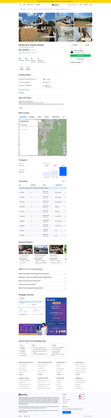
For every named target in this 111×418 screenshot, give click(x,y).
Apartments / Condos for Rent (43, 380)
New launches (30, 4)
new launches (49, 410)
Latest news (58, 384)
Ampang (40, 9)
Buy (31, 9)
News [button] (80, 4)
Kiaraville (58, 366)
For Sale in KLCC (22, 372)
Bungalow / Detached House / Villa (49, 9)
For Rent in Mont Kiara (42, 370)
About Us (64, 398)
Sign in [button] (90, 4)
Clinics (39, 117)
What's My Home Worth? (80, 382)
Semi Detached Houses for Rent (44, 384)
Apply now (29, 334)
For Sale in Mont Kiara (23, 370)
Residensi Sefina (59, 370)
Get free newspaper (67, 1)
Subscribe (66, 412)
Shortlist (75, 45)
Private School (55, 117)
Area (40, 406)
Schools (47, 117)
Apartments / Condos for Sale (24, 380)
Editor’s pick (58, 380)
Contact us (65, 403)
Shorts (57, 390)
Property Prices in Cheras (80, 364)
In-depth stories (59, 386)
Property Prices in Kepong (80, 370)
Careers (64, 396)
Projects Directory (78, 388)
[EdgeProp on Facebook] (24, 416)
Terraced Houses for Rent (43, 386)
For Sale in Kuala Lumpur (23, 364)
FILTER (63, 181)
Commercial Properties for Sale (25, 388)
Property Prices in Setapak (80, 366)
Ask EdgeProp (37, 269)
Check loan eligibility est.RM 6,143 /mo (29, 52)
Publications (58, 382)
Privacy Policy (65, 401)
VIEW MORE (21, 374)
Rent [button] (24, 4)
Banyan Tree (58, 364)
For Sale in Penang (22, 366)
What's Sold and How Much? (80, 380)
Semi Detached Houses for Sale (25, 384)
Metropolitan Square (60, 368)
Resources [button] (86, 4)
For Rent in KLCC (41, 372)
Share (88, 45)
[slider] (42, 302)
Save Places (23, 117)
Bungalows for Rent (41, 382)
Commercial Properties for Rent (44, 388)
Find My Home (78, 386)
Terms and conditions (67, 399)
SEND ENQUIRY (81, 59)
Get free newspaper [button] (72, 4)
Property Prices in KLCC (79, 372)
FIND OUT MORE (56, 318)
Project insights (45, 406)
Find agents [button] (38, 4)
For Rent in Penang (41, 366)
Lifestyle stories (59, 388)
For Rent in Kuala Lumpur (42, 364)
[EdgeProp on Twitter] (29, 416)
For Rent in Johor (41, 368)
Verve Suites (58, 372)
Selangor (35, 9)
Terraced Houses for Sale (24, 386)
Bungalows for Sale (22, 382)
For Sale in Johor (22, 368)
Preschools (32, 117)
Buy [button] (20, 4)
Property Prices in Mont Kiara (81, 368)
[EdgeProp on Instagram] (27, 416)
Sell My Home (77, 384)
